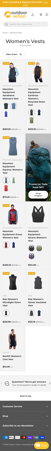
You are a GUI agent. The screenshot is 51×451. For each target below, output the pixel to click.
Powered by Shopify (30, 444)
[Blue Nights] (6, 106)
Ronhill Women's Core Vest (12, 358)
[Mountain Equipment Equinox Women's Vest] (13, 146)
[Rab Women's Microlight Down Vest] (13, 282)
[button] (41, 15)
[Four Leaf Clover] (31, 120)
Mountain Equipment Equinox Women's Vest (13, 168)
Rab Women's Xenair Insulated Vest (37, 302)
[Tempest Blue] (39, 313)
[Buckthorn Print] (39, 248)
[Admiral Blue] (13, 245)
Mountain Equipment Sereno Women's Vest (37, 236)
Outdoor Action (14, 444)
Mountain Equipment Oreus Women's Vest (12, 234)
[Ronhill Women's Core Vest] (13, 339)
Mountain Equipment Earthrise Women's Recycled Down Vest (36, 97)
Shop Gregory (38, 194)
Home (5, 33)
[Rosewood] (6, 188)
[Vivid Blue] (6, 114)
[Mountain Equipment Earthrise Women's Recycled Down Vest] (38, 72)
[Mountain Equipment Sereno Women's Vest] (38, 214)
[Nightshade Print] (31, 256)
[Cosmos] (39, 112)
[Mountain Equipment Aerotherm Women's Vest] (13, 72)
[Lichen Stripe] (13, 180)
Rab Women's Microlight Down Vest (12, 302)
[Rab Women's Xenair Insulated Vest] (38, 282)
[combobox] (25, 24)
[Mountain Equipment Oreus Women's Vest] (13, 214)
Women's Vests (16, 33)
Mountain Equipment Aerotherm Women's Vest (10, 94)
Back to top (25, 396)
